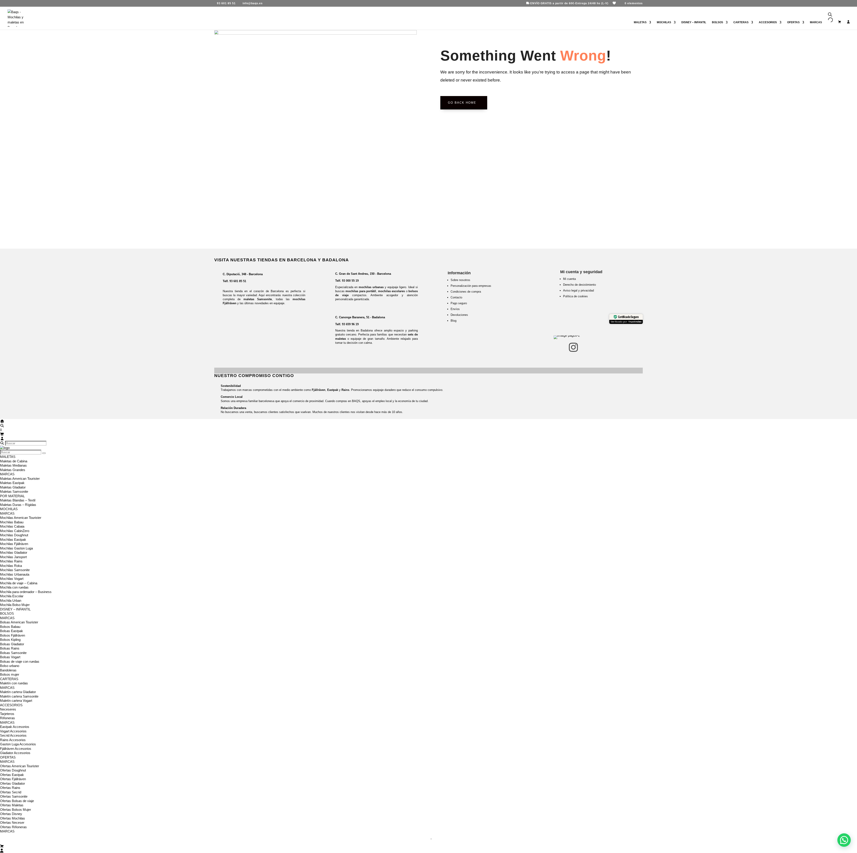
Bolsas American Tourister (19, 622)
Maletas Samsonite (14, 491)
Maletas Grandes (12, 470)
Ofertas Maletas (11, 805)
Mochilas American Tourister (20, 518)
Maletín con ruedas (14, 683)
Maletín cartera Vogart (16, 700)
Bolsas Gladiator (12, 644)
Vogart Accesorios (13, 731)
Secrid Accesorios (13, 735)
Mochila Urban (10, 600)
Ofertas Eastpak (12, 775)
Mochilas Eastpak (13, 539)
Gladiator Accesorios (15, 753)
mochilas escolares (391, 291)
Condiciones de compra (466, 291)
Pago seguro (459, 303)
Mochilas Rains (11, 561)
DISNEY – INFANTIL (693, 22)
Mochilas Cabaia (12, 526)
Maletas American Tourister (20, 478)
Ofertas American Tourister (19, 766)
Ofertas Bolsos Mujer (15, 809)
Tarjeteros (7, 714)
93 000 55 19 (350, 280)
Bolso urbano (9, 666)
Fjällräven (318, 390)
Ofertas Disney (11, 814)
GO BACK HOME (462, 102)
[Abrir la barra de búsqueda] (830, 15)
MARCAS (7, 474)
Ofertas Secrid (10, 792)
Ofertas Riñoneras (13, 827)
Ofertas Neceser (12, 822)
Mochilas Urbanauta (14, 574)
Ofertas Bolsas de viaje (17, 801)
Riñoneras (7, 718)
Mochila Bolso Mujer (15, 605)
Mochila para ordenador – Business (26, 592)
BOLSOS (717, 22)
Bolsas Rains (9, 648)
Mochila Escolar (11, 596)
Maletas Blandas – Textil (17, 500)
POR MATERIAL (12, 496)
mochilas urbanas (371, 287)
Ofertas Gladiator (12, 783)
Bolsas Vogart (10, 657)
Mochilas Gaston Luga (16, 548)
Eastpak (332, 390)
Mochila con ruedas (14, 587)
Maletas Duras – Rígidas (18, 505)
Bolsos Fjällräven (12, 635)
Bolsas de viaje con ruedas (19, 661)
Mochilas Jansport (13, 557)
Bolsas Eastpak (11, 631)
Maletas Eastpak (12, 483)
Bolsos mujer (9, 674)
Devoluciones (459, 314)
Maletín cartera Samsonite (19, 696)
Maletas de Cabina (13, 461)
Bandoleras (8, 670)
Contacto (456, 297)
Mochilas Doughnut (14, 535)
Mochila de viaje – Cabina (18, 583)
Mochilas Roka (11, 566)
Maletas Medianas (13, 465)
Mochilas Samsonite (15, 570)
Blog (453, 320)
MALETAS (640, 22)
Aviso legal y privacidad (578, 290)
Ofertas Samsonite (13, 796)
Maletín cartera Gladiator (18, 692)
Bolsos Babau (10, 627)
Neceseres (8, 709)
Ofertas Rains (10, 788)
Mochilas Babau (11, 522)
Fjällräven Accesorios (15, 748)
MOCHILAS (664, 22)
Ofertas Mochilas (12, 818)
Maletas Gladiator (13, 487)
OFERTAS (793, 22)
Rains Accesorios (13, 740)
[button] (844, 840)
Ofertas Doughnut (13, 770)
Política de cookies (575, 296)
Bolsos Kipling (10, 639)
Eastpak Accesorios (14, 727)
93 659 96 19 (350, 324)
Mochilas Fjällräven (14, 544)
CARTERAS (741, 22)
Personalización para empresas (471, 285)
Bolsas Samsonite (13, 653)
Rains (345, 390)
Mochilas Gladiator (13, 552)
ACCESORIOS (768, 22)
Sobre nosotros (460, 280)
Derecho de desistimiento (579, 284)
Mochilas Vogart (11, 579)
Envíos (455, 309)
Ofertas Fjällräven (13, 779)
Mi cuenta (569, 279)
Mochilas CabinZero (14, 531)
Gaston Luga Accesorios (18, 744)
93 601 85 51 (237, 281)
